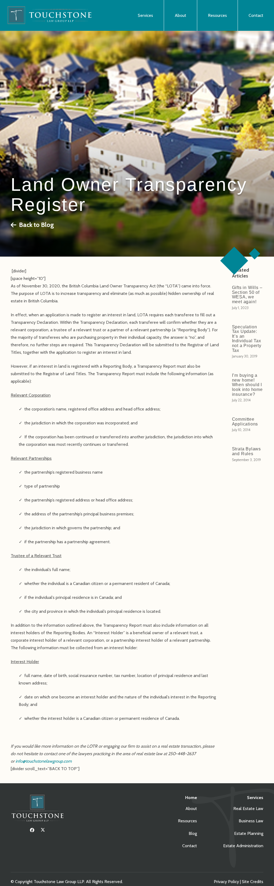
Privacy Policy (226, 881)
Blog (193, 833)
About (191, 808)
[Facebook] (32, 830)
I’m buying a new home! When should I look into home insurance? (247, 384)
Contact (189, 845)
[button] (156, 15)
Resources (187, 820)
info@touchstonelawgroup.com (44, 761)
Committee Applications (245, 421)
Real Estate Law (248, 808)
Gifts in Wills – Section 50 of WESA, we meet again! (247, 294)
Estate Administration (243, 845)
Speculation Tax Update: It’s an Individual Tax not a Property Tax (246, 339)
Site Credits (252, 881)
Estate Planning (248, 833)
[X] (42, 830)
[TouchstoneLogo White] (37, 809)
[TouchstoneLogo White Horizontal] (51, 15)
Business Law (251, 820)
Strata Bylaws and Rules (246, 451)
